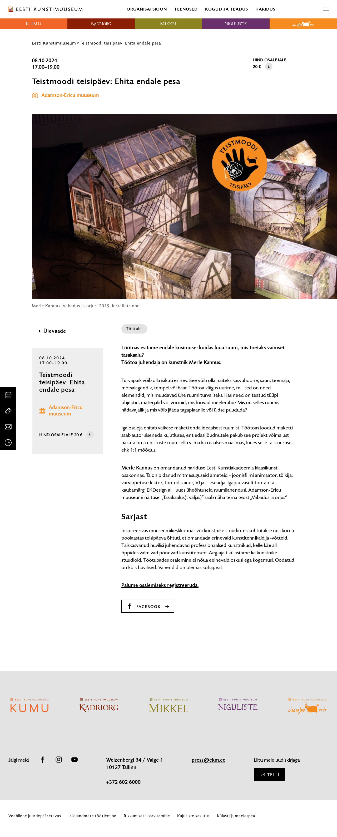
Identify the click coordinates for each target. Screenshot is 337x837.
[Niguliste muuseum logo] (236, 23)
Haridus (265, 9)
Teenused (186, 9)
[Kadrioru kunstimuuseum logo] (101, 23)
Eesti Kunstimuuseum (54, 43)
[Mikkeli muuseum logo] (168, 23)
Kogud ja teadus (226, 9)
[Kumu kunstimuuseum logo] (33, 23)
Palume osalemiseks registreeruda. (160, 585)
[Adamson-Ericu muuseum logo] (303, 23)
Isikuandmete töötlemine (92, 815)
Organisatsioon (147, 9)
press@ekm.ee (208, 760)
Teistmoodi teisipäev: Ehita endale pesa (120, 43)
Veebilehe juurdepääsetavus (34, 815)
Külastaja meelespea (236, 815)
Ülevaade (54, 331)
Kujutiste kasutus (193, 815)
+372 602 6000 (123, 782)
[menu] (326, 9)
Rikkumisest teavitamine (147, 815)
